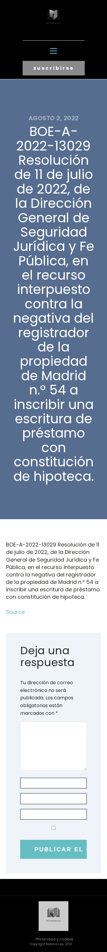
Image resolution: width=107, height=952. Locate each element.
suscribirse (53, 68)
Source (15, 612)
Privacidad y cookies (54, 939)
